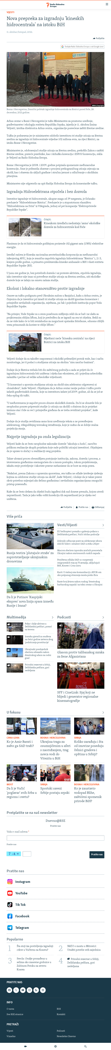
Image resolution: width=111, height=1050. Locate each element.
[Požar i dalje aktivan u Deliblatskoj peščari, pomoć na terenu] (15, 627)
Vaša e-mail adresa (18, 832)
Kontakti (61, 1014)
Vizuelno (11, 1036)
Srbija (77, 738)
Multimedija (16, 617)
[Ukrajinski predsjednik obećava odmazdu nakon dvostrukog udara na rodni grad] (15, 652)
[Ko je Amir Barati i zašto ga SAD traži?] (22, 726)
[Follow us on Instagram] (29, 990)
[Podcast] (55, 1046)
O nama (10, 1009)
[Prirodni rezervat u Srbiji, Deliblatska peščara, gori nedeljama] (15, 668)
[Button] (98, 38)
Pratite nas (97, 854)
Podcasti (64, 617)
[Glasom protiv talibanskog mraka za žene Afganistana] (80, 635)
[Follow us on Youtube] (23, 990)
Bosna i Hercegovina (52, 738)
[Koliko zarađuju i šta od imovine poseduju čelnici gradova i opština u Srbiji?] (89, 726)
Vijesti (10, 12)
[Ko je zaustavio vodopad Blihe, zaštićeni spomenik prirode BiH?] (89, 772)
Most (10, 784)
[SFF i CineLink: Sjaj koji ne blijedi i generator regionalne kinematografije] (80, 675)
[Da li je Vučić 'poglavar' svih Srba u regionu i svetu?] (22, 772)
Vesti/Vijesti (67, 525)
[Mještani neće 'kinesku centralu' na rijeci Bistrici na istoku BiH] (25, 342)
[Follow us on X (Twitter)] (16, 990)
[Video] (25, 1046)
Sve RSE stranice (15, 1014)
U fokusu (14, 713)
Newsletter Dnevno (66, 1036)
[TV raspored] (43, 990)
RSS (59, 1009)
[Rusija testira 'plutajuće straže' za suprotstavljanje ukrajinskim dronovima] (30, 536)
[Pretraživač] (85, 1046)
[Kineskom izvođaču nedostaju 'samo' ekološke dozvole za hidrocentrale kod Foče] (25, 227)
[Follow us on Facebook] (9, 990)
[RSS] (36, 990)
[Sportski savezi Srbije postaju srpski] (55, 772)
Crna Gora (13, 738)
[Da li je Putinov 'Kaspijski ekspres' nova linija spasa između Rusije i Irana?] (30, 580)
